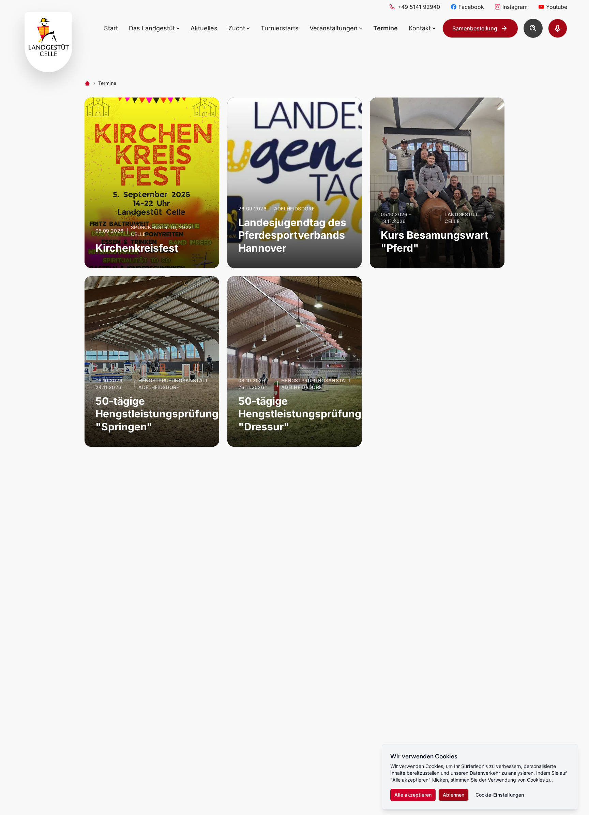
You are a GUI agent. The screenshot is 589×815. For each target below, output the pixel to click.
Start (111, 28)
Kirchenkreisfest (136, 248)
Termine (385, 28)
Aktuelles (204, 28)
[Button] (533, 28)
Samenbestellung (474, 28)
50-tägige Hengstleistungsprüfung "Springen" (156, 414)
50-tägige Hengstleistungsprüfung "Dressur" (299, 414)
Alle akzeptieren (413, 795)
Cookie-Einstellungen (499, 795)
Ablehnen (453, 795)
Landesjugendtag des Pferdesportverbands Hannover (292, 235)
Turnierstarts (280, 28)
